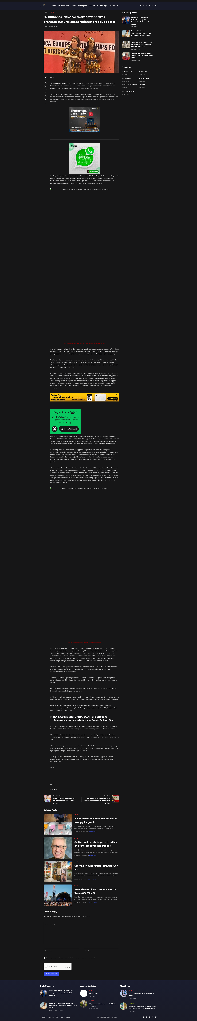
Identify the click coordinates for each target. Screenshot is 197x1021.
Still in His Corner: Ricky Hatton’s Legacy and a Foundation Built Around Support (62, 993)
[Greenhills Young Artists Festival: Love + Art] (58, 871)
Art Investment (128, 91)
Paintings (143, 72)
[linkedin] (149, 5)
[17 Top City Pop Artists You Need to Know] (123, 993)
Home (45, 12)
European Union (59, 83)
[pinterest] (45, 86)
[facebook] (140, 5)
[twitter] (143, 5)
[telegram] (45, 91)
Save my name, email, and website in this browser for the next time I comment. (70, 958)
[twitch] (155, 1017)
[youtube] (152, 5)
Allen (76, 832)
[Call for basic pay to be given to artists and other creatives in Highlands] (58, 848)
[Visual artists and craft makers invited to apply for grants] (58, 824)
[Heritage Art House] (44, 5)
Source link (53, 789)
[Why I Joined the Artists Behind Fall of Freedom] (83, 1004)
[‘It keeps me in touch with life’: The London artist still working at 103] (126, 56)
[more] (45, 103)
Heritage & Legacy (129, 85)
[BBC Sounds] (83, 993)
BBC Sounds (93, 993)
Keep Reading (93, 832)
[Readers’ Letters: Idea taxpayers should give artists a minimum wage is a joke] (126, 33)
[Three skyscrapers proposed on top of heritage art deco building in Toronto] (126, 44)
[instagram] (146, 5)
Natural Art (127, 78)
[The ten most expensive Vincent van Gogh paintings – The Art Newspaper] (123, 1006)
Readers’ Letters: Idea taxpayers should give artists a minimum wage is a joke (141, 33)
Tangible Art (127, 72)
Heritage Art (144, 78)
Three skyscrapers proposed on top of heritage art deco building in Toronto (141, 44)
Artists (51, 12)
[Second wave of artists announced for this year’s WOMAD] (58, 895)
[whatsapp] (45, 99)
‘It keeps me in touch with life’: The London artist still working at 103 (142, 55)
